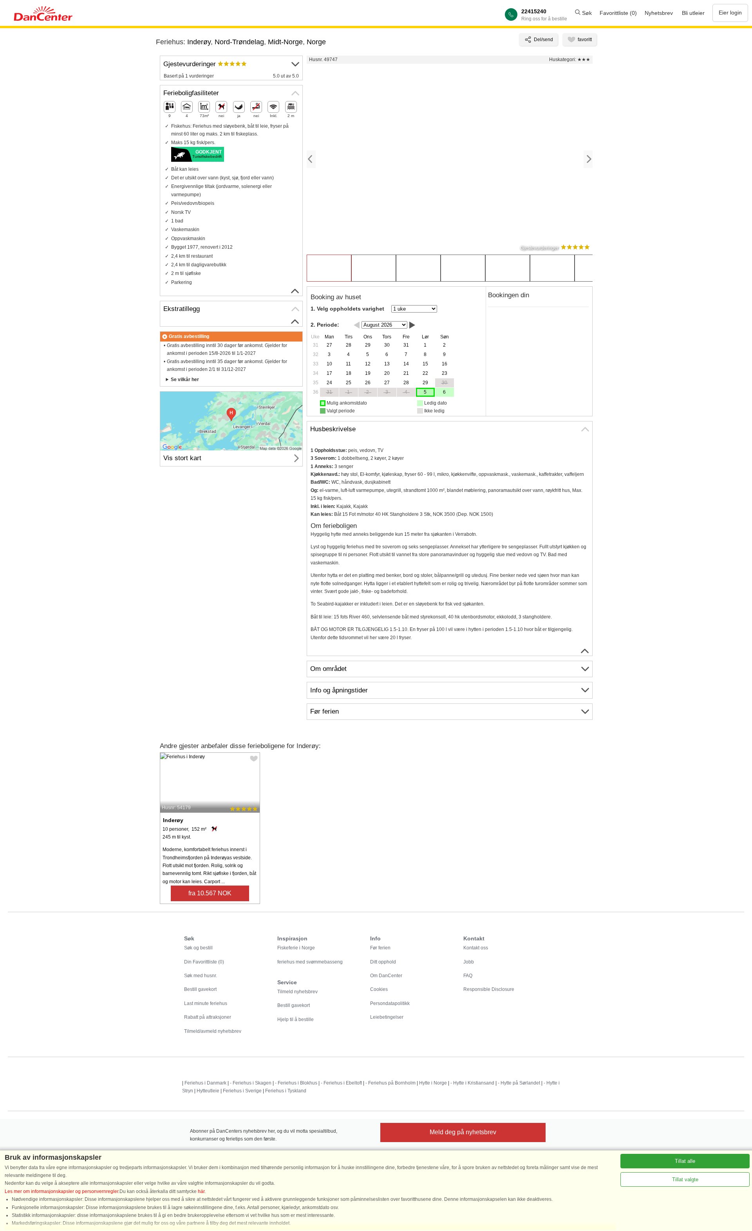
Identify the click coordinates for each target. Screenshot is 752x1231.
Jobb (468, 962)
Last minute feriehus (205, 1003)
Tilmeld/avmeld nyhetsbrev (212, 1031)
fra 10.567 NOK (209, 893)
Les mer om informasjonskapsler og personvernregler (61, 1191)
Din (204, 962)
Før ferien (380, 948)
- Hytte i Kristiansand (472, 1083)
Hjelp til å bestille (295, 1019)
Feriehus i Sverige (242, 1091)
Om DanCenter (386, 975)
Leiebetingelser (386, 1017)
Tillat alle (685, 1161)
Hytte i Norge (433, 1083)
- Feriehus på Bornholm (390, 1083)
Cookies (379, 989)
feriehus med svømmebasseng (310, 962)
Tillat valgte (685, 1179)
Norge (316, 42)
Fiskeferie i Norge (296, 948)
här (201, 1191)
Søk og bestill (198, 948)
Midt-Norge (285, 42)
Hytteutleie (208, 1091)
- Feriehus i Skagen (250, 1083)
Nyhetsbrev (659, 13)
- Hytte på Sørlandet (519, 1083)
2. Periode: (325, 325)
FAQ (467, 975)
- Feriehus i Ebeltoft (341, 1083)
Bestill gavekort (200, 989)
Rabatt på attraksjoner (207, 1017)
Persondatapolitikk (390, 1003)
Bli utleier (693, 13)
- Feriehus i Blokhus (296, 1083)
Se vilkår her (185, 379)
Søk (586, 13)
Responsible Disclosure (488, 989)
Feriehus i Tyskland (285, 1091)
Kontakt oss (475, 948)
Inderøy (199, 42)
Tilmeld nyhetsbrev (297, 991)
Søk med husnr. (200, 975)
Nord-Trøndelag (239, 42)
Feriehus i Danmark (205, 1083)
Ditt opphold (383, 962)
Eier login (730, 12)
